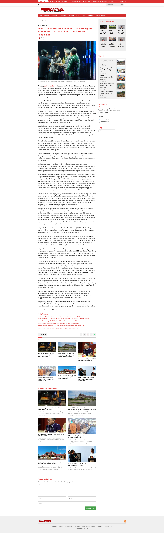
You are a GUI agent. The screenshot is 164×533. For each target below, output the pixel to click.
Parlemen (71, 15)
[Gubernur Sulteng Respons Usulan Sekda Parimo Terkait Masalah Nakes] (47, 371)
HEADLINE (44, 25)
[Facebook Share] (81, 334)
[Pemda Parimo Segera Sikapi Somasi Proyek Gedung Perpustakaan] (112, 27)
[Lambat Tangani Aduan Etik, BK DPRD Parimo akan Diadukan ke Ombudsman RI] (67, 370)
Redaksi (61, 526)
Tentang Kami (69, 526)
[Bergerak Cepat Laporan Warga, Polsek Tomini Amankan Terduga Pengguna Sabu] (121, 39)
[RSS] (125, 521)
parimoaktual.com (50, 86)
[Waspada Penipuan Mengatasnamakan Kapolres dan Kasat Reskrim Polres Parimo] (112, 39)
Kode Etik (77, 526)
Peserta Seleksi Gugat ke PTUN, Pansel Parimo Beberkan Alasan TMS (57, 321)
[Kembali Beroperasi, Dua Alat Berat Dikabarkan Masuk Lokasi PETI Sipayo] (47, 347)
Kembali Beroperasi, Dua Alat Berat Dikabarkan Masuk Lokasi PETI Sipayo (59, 316)
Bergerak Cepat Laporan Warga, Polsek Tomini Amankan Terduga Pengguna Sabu (121, 44)
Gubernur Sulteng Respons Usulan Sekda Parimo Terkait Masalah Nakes (73, 1)
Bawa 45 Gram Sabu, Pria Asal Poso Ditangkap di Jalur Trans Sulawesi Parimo (121, 32)
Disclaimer (100, 526)
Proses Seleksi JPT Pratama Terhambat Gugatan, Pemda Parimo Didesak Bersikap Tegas (63, 318)
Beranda (54, 526)
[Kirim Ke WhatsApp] (94, 334)
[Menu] (39, 4)
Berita (39, 25)
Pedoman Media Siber (88, 526)
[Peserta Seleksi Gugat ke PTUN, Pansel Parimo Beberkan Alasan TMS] (87, 349)
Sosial (83, 15)
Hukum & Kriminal (101, 15)
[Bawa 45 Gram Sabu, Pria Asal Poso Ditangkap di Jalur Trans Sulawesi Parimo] (121, 27)
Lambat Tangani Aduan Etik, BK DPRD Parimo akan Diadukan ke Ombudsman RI (61, 325)
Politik (77, 15)
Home (40, 15)
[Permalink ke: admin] (39, 38)
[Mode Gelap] (125, 4)
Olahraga (90, 15)
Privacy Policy (108, 526)
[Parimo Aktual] (52, 10)
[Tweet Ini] (84, 334)
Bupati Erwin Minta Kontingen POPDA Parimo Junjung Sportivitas (119, 1)
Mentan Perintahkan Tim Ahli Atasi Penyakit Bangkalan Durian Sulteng (58, 328)
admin (42, 37)
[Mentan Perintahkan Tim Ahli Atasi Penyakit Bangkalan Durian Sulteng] (87, 371)
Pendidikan (54, 15)
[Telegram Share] (91, 334)
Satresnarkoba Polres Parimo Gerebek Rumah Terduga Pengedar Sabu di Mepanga (103, 44)
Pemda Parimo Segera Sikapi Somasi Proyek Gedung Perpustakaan (112, 32)
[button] (122, 4)
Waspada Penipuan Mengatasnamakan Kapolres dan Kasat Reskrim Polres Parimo (112, 44)
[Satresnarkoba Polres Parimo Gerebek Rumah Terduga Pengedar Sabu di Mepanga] (103, 39)
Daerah (46, 15)
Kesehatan (63, 15)
